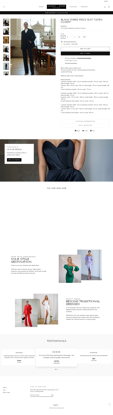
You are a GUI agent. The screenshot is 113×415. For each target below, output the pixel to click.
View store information (71, 63)
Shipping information (85, 121)
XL (79, 37)
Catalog (73, 6)
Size (62, 33)
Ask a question (85, 125)
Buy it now (85, 53)
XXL (84, 37)
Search (5, 387)
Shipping (70, 28)
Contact (84, 6)
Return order (6, 392)
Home (41, 6)
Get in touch (14, 159)
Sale (4, 390)
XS (63, 37)
